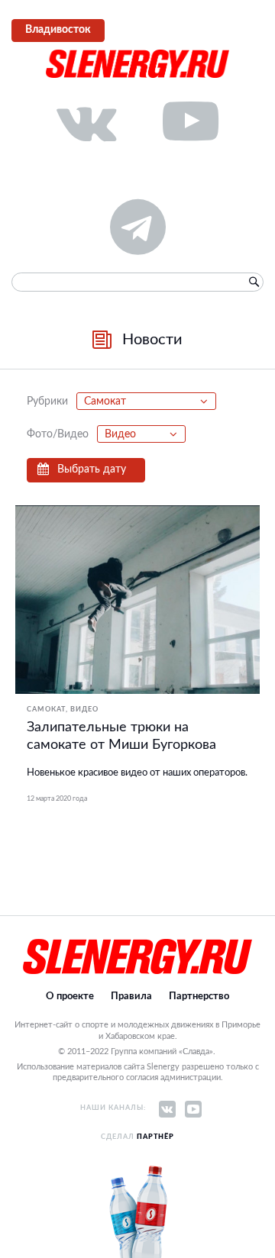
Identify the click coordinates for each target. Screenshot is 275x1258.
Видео (84, 709)
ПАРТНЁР (155, 1137)
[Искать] (253, 282)
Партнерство (199, 997)
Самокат (46, 709)
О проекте (70, 997)
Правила (131, 997)
